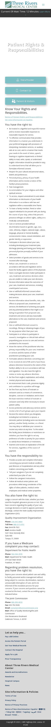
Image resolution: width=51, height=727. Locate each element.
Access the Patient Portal (15, 641)
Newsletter (9, 676)
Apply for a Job (11, 654)
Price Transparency (13, 659)
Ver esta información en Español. (19, 120)
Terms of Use (10, 696)
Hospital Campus (12, 681)
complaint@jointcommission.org (24, 608)
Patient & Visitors (25, 101)
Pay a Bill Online (11, 636)
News (7, 685)
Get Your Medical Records (15, 645)
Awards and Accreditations (16, 672)
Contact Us (25, 90)
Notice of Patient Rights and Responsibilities (23, 117)
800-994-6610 (16, 602)
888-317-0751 (18, 524)
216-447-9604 (16, 521)
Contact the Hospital (14, 650)
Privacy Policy (10, 700)
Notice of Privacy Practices (16, 705)
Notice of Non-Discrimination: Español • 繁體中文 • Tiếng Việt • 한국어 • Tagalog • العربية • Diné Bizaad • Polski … (25, 712)
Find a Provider (27, 80)
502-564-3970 (16, 554)
